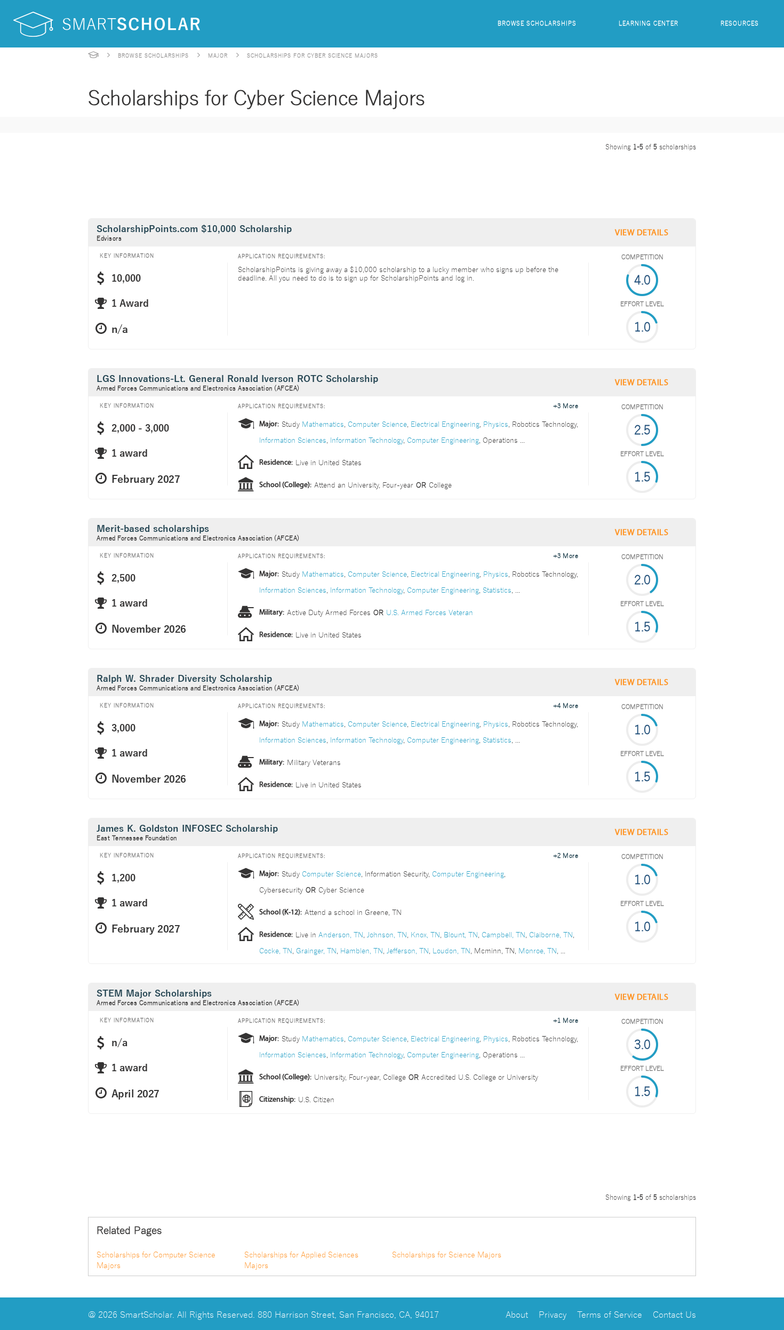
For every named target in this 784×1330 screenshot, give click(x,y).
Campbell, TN (503, 934)
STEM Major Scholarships (154, 994)
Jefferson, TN (408, 950)
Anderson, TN (340, 934)
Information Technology (366, 439)
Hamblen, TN (361, 950)
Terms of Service (609, 1314)
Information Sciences (292, 439)
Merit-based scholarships (153, 529)
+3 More (566, 405)
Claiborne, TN (551, 934)
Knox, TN (425, 934)
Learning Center (648, 22)
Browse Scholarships (537, 22)
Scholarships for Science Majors (446, 1254)
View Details (641, 232)
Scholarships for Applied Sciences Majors (301, 1259)
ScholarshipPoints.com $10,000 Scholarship (194, 229)
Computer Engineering (443, 439)
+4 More (566, 704)
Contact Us (674, 1314)
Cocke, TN (275, 950)
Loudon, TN (451, 950)
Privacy (552, 1314)
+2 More (566, 854)
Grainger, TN (316, 950)
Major (218, 55)
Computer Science (377, 423)
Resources (740, 22)
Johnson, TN (387, 934)
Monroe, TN (537, 950)
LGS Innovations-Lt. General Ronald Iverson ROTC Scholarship (237, 379)
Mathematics (323, 423)
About (517, 1314)
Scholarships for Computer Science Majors (156, 1259)
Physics (495, 423)
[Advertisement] (282, 182)
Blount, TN (461, 934)
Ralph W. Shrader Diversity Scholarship (184, 679)
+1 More (566, 1019)
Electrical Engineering (445, 423)
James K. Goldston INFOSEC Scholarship (187, 829)
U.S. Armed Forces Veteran (429, 612)
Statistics (497, 589)
